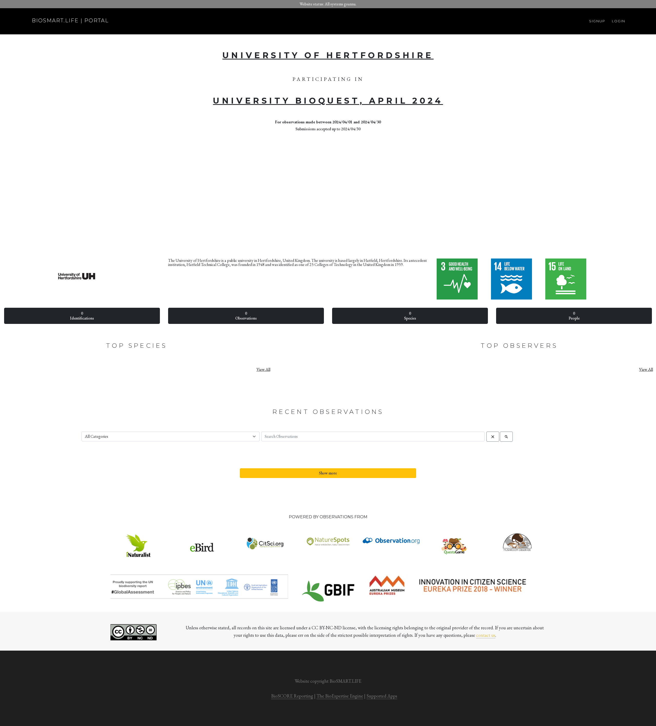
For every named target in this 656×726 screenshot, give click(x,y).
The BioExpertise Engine (339, 696)
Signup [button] (597, 21)
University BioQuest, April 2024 (328, 100)
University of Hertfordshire (328, 55)
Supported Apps (381, 696)
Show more (328, 473)
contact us (485, 635)
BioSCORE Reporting (292, 696)
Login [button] (618, 21)
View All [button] (263, 369)
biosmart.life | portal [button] (70, 20)
